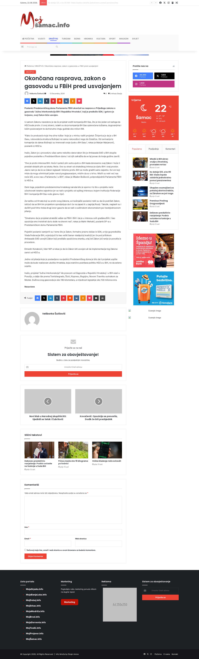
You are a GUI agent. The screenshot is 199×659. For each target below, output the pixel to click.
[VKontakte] (66, 101)
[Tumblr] (46, 101)
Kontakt (175, 654)
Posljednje (154, 149)
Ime (27, 527)
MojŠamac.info (34, 639)
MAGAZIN (123, 38)
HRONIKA (88, 38)
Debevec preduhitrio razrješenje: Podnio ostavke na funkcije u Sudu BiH (38, 463)
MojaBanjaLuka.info (36, 594)
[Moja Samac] (45, 20)
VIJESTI (41, 38)
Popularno (137, 149)
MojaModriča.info (35, 611)
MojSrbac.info (33, 605)
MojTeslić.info (33, 628)
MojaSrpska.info (34, 589)
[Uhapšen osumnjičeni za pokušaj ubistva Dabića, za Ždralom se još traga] (140, 191)
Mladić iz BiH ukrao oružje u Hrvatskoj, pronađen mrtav (159, 162)
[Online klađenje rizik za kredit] (107, 450)
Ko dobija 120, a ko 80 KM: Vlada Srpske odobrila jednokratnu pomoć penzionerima (160, 176)
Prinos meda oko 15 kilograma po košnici (73, 462)
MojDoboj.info (33, 600)
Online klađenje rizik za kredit (106, 461)
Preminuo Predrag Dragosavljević (159, 202)
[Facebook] (27, 101)
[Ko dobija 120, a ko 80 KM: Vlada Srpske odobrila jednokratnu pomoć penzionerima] (140, 176)
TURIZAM (66, 38)
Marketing (69, 602)
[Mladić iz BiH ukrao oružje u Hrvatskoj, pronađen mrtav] (140, 163)
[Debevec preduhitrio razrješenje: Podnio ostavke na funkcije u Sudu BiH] (39, 450)
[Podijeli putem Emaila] (96, 298)
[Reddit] (59, 101)
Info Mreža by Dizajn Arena (67, 654)
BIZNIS (77, 38)
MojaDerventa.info (36, 622)
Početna (29, 38)
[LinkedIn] (40, 101)
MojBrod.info (33, 616)
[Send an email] (45, 94)
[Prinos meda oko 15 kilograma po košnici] (73, 450)
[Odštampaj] (102, 298)
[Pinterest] (53, 101)
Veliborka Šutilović (36, 94)
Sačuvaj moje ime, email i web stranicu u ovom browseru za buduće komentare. (61, 550)
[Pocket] (79, 101)
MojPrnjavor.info (34, 633)
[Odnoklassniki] (72, 101)
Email (28, 539)
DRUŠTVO (53, 38)
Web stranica (81, 539)
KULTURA (101, 38)
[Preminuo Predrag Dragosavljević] (140, 204)
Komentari (170, 149)
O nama (166, 654)
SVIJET (135, 38)
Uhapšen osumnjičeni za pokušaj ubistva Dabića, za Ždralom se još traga (78, 3)
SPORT (112, 38)
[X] (33, 101)
